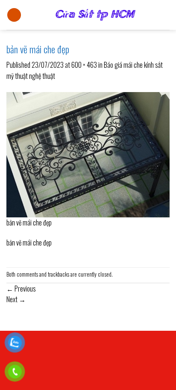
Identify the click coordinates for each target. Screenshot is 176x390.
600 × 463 (84, 65)
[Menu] (14, 15)
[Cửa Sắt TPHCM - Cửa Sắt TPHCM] (95, 15)
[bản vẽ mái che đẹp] (88, 154)
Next (16, 299)
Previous (21, 288)
